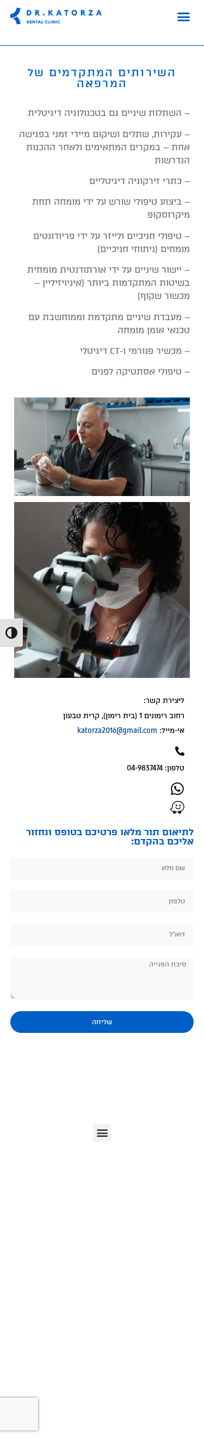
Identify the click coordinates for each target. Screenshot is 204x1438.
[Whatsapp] (177, 788)
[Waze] (177, 807)
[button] (184, 16)
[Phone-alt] (179, 751)
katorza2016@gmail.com (117, 730)
